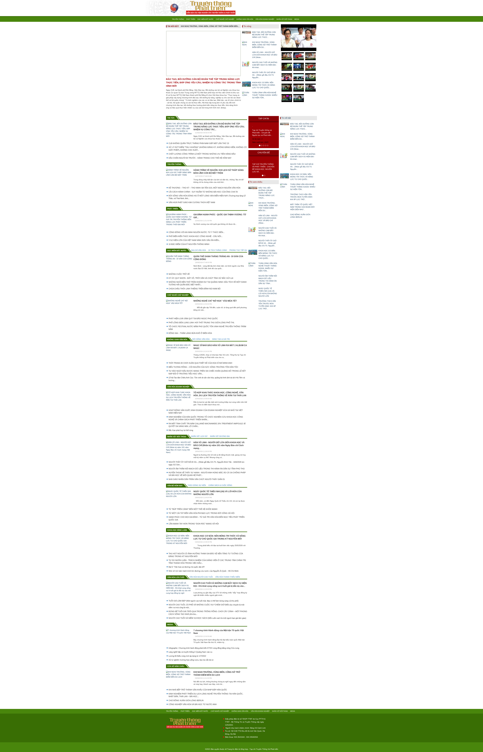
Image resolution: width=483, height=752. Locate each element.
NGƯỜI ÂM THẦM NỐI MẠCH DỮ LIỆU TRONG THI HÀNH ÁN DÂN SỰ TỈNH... (267, 279)
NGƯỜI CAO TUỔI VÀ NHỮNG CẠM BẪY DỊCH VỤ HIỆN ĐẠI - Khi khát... (264, 64)
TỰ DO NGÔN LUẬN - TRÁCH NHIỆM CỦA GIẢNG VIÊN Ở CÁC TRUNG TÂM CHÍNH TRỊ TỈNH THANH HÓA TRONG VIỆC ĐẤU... (207, 561)
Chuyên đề (264, 153)
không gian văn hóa (177, 339)
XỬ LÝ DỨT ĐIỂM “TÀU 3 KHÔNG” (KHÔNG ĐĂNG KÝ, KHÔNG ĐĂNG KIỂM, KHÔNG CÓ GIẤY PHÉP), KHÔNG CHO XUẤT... (208, 148)
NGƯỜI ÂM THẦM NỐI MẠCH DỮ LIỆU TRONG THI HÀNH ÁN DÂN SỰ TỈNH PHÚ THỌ (207, 469)
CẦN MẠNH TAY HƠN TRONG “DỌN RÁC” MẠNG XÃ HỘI (194, 524)
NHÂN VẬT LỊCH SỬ (199, 436)
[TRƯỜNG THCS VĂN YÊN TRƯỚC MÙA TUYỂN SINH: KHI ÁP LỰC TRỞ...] (252, 302)
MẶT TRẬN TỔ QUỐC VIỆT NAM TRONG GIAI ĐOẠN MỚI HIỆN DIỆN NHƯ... (302, 206)
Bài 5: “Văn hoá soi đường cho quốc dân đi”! (187, 567)
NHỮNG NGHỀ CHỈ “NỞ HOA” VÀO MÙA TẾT (215, 301)
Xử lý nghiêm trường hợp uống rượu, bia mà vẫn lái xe (191, 660)
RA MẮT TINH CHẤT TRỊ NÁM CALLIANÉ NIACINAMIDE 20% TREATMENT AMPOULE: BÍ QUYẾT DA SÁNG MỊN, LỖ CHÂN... (207, 424)
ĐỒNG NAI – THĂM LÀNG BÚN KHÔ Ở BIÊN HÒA (190, 333)
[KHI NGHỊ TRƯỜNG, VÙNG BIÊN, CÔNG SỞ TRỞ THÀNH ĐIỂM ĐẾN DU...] (246, 43)
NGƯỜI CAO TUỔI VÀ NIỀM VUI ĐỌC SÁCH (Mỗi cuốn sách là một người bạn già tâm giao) (207, 618)
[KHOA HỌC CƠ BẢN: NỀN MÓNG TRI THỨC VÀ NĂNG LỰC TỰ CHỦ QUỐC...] (246, 84)
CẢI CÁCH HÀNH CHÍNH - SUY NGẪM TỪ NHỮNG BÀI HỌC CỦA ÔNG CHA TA (203, 192)
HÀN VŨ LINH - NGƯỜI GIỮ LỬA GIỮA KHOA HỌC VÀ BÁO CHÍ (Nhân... (264, 54)
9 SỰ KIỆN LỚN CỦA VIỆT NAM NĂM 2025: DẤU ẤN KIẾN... (194, 240)
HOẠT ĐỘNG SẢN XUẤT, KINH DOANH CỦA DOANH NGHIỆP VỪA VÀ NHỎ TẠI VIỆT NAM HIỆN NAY (206, 411)
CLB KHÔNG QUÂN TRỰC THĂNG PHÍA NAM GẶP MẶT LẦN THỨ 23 (199, 143)
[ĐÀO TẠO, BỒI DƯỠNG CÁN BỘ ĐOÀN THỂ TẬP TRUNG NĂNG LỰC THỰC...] (246, 33)
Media (170, 625)
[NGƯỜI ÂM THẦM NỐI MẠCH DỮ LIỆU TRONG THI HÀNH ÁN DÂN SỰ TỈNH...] (252, 277)
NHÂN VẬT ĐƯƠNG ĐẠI (220, 436)
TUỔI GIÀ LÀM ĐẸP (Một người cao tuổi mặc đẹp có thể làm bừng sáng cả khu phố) (203, 601)
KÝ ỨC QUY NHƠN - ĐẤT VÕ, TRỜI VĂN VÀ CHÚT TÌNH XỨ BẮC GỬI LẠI (201, 278)
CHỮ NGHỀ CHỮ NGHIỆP (225, 19)
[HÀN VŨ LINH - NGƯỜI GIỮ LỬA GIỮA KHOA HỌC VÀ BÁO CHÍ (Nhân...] (246, 53)
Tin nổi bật (286, 118)
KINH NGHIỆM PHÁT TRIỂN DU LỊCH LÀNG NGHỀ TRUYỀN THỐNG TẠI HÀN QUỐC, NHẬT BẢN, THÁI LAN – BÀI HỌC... (206, 695)
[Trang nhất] (168, 19)
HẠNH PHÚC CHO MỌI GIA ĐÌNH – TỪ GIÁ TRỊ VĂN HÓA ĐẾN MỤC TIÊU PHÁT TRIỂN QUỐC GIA (207, 518)
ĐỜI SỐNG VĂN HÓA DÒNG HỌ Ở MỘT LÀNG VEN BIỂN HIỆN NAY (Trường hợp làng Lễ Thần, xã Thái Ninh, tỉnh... (207, 197)
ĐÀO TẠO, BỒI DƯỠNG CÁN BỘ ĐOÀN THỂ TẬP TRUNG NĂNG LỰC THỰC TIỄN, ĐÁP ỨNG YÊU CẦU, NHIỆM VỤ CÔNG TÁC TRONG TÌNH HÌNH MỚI (203, 82)
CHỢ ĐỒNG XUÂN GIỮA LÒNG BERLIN (186, 700)
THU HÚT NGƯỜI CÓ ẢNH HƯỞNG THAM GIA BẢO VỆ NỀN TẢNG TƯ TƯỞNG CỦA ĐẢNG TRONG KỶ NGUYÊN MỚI (206, 554)
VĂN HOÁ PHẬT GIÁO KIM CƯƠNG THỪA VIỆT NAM (192, 202)
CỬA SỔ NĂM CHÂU (175, 666)
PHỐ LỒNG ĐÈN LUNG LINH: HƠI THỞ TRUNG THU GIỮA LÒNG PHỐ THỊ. (201, 322)
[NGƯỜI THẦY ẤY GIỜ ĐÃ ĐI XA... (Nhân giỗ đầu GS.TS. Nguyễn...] (246, 74)
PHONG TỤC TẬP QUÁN (239, 250)
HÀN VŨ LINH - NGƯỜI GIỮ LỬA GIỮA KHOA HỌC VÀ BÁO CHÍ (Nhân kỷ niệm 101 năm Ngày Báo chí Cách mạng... (219, 445)
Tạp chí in (263, 119)
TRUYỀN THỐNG (178, 19)
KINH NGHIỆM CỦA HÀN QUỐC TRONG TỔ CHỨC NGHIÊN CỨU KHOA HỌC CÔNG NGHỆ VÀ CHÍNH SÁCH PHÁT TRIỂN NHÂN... (206, 418)
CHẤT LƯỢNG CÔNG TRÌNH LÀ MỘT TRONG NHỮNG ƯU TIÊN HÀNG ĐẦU (202, 154)
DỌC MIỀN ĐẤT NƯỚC (205, 19)
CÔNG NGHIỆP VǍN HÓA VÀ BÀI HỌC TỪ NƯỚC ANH (193, 704)
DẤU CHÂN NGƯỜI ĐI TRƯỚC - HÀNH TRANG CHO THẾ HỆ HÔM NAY (200, 158)
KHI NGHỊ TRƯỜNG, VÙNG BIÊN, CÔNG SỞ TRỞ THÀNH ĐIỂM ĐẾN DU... (264, 44)
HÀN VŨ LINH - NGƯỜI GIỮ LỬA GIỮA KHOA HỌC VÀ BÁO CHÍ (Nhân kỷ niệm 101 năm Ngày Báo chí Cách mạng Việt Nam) (210, 26)
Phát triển (172, 209)
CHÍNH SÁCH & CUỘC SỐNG (220, 485)
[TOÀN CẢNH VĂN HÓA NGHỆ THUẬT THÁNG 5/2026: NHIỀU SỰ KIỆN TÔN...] (246, 94)
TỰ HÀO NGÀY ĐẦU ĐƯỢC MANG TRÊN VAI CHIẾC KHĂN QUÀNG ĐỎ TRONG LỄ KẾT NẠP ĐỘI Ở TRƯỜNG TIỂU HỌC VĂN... (207, 372)
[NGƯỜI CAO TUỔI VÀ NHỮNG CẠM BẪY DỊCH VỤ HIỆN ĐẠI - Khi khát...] (246, 64)
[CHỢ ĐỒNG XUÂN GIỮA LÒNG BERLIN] (284, 216)
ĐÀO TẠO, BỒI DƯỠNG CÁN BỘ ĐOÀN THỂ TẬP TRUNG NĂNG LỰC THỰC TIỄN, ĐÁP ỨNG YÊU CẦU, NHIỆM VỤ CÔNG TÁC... (219, 127)
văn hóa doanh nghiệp (178, 387)
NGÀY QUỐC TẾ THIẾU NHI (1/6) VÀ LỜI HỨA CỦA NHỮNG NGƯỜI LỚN (267, 292)
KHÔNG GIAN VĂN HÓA (244, 19)
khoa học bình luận (177, 530)
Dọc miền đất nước (176, 251)
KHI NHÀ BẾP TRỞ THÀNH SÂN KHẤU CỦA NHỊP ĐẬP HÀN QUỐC (198, 690)
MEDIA (296, 19)
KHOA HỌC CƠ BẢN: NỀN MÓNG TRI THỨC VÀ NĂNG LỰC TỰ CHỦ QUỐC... (263, 85)
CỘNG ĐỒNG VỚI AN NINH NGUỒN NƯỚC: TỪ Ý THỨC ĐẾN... (197, 232)
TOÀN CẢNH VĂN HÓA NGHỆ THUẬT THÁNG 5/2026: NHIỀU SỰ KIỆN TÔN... (264, 95)
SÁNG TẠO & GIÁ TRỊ (221, 339)
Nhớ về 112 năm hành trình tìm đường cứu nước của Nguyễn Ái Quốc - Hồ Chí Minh (203, 571)
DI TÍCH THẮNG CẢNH (217, 250)
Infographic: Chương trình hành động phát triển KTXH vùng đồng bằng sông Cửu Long (204, 648)
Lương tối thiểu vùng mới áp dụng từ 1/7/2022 (187, 656)
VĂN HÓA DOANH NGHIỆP (264, 19)
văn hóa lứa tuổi (175, 577)
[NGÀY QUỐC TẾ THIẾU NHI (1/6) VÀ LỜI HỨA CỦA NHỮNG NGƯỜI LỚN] (252, 290)
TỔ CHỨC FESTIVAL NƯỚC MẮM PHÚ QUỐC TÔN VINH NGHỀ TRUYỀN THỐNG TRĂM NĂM (207, 327)
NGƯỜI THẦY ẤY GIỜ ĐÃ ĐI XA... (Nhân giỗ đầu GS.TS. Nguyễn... (263, 74)
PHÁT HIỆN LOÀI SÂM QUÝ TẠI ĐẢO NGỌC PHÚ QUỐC (193, 318)
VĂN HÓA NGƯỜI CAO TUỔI (201, 577)
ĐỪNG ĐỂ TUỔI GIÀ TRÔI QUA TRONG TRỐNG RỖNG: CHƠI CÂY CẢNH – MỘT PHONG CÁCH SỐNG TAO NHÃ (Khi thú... (208, 612)
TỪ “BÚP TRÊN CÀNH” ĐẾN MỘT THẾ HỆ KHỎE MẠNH (193, 509)
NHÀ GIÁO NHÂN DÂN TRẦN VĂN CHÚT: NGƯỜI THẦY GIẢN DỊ (197, 479)
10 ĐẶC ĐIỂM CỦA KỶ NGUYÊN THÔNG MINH (189, 244)
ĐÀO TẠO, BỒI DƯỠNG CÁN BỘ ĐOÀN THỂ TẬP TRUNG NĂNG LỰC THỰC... (264, 34)
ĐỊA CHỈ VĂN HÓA (198, 250)
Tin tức (171, 118)
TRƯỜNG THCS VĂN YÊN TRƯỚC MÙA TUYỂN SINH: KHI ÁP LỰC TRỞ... (267, 305)
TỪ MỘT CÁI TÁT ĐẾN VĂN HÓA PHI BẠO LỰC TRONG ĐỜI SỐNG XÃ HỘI (201, 513)
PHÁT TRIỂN (190, 19)
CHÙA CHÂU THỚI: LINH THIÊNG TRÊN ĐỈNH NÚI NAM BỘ (194, 289)
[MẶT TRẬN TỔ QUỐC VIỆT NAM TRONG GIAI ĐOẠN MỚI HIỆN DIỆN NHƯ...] (284, 206)
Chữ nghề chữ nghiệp (178, 295)
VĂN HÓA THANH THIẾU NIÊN (227, 577)
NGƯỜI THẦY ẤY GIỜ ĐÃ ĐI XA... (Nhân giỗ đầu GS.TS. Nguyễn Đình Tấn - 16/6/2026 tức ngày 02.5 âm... (207, 463)
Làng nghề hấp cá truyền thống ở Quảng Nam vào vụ (190, 652)
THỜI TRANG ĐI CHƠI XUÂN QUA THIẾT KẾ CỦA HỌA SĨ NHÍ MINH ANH (200, 363)
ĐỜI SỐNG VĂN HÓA (201, 339)
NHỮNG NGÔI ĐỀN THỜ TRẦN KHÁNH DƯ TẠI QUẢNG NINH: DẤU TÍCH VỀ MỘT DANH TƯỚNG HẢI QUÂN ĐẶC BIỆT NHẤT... (208, 283)
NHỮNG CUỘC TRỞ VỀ (179, 274)
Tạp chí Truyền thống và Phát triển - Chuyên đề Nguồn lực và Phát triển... (262, 132)
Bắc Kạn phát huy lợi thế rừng (181, 430)
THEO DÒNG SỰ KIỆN (197, 485)
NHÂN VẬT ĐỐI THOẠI (284, 19)
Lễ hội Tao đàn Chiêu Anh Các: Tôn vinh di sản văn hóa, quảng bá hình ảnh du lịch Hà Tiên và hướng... (207, 379)
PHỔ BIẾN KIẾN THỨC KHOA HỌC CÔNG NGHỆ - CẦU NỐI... (196, 236)
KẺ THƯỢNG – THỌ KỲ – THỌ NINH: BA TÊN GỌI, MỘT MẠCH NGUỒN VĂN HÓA (204, 188)
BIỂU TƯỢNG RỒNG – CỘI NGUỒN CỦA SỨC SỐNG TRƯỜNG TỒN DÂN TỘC (203, 367)
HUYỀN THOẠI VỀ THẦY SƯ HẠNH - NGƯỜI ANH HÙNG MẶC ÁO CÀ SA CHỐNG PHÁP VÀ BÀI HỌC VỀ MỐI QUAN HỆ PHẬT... (207, 473)
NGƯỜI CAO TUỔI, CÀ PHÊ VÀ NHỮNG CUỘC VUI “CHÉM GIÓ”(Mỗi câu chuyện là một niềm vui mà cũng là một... (206, 606)
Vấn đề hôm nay (175, 486)
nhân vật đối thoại (176, 437)
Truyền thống (174, 164)
